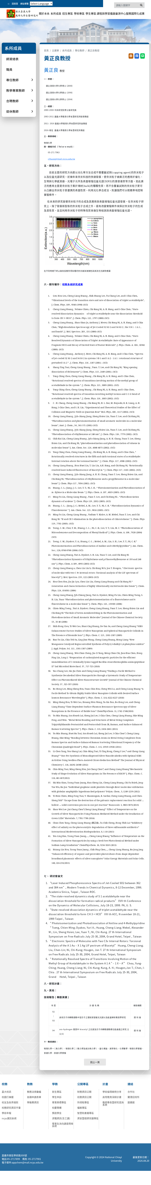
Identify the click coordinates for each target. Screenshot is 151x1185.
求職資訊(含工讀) (61, 1118)
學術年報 (6, 1113)
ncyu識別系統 (9, 1118)
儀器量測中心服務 (120, 13)
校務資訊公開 (84, 1097)
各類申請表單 (34, 1097)
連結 (130, 1084)
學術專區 (79, 13)
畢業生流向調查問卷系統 (62, 1124)
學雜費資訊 (33, 1102)
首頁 (46, 50)
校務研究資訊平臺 (11, 1107)
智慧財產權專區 (85, 1113)
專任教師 (79, 50)
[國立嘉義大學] (22, 13)
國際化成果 (138, 13)
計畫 (105, 1084)
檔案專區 (82, 1107)
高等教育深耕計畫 (111, 1097)
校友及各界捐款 (10, 1102)
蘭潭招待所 (133, 1097)
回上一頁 (95, 1062)
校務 (4, 1084)
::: (8, 3)
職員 (9, 69)
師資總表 (12, 59)
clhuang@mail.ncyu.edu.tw (61, 158)
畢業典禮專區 (59, 1102)
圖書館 (131, 1102)
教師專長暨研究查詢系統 (113, 1103)
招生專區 (67, 13)
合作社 (131, 1091)
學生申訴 (56, 1097)
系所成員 (56, 13)
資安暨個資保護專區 (88, 1118)
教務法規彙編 (34, 1091)
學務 (55, 1084)
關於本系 (44, 13)
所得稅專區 (83, 1102)
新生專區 (56, 1091)
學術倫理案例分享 (111, 1091)
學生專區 (91, 13)
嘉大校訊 (6, 1091)
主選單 (55, 50)
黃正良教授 (93, 50)
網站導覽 (24, 3)
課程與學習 (103, 13)
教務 (30, 1084)
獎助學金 (56, 1113)
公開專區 (82, 1084)
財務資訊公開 (84, 1091)
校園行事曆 (8, 1097)
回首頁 (15, 3)
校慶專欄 (56, 1107)
